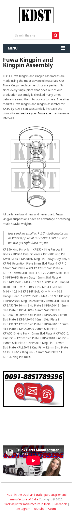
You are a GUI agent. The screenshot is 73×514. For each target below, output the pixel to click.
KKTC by (8, 109)
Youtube (38, 509)
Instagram (23, 509)
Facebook (60, 504)
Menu (13, 48)
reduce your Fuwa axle (36, 113)
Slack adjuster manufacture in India (27, 504)
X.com (52, 509)
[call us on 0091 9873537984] (33, 406)
